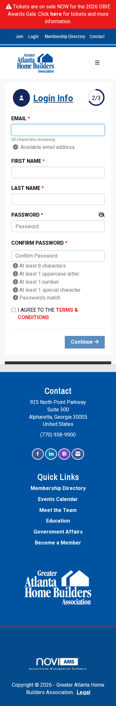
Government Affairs (58, 532)
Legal (83, 692)
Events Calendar (58, 499)
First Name (26, 161)
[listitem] (20, 36)
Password (25, 215)
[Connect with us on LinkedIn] (51, 454)
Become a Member (58, 543)
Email (18, 118)
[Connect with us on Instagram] (64, 454)
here (56, 14)
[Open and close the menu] (84, 63)
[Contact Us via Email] (78, 454)
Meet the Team (58, 510)
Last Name (25, 188)
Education (58, 521)
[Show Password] (101, 215)
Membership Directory (65, 36)
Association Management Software (58, 668)
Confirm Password (37, 243)
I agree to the (48, 313)
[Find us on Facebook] (38, 454)
